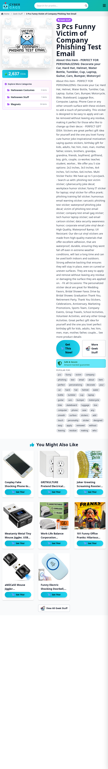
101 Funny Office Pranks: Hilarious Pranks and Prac (87, 537)
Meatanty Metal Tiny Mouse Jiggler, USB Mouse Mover (18, 537)
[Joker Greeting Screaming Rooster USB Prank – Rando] (90, 464)
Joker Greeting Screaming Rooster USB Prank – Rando (89, 486)
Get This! (20, 492)
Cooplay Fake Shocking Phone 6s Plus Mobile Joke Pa (17, 486)
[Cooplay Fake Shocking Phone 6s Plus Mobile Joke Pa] (18, 464)
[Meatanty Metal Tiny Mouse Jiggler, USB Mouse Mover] (18, 515)
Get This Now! (68, 348)
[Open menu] (104, 6)
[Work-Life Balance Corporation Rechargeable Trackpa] (54, 515)
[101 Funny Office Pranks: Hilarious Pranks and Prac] (90, 515)
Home (6, 13)
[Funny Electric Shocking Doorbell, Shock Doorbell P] (54, 567)
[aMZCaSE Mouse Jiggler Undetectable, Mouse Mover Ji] (18, 567)
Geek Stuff (18, 13)
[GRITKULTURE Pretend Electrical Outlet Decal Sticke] (54, 464)
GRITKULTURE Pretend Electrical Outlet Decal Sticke (53, 486)
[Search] (86, 5)
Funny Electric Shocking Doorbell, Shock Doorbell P (52, 588)
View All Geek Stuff (56, 608)
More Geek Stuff (94, 348)
